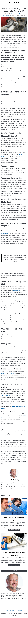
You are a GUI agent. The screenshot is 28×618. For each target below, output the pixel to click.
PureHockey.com (17, 290)
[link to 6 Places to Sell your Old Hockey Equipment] (14, 541)
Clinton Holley (14, 13)
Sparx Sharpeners (5, 395)
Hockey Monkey (5, 233)
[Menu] (2, 3)
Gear (8, 15)
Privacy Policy (18, 610)
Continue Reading (14, 529)
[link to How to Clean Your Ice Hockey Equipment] (14, 506)
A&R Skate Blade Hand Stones (8, 350)
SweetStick (11, 373)
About (7, 610)
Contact (12, 610)
